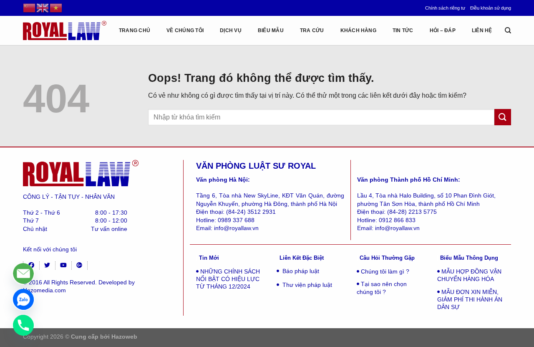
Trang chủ (134, 30)
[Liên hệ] (23, 273)
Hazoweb (124, 336)
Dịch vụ (231, 30)
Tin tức (403, 30)
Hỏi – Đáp (443, 30)
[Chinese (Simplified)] (29, 7)
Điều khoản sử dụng (490, 7)
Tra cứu (312, 30)
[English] (43, 7)
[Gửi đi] (502, 117)
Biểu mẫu (271, 30)
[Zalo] (23, 299)
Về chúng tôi (185, 30)
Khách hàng (358, 30)
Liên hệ (482, 30)
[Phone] (23, 325)
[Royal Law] (64, 30)
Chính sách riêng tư (445, 7)
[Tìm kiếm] (508, 30)
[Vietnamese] (56, 7)
